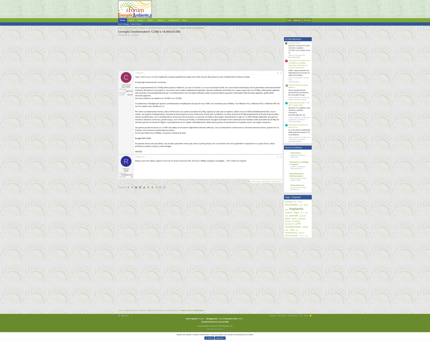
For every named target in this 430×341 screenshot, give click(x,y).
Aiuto (300, 316)
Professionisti (174, 20)
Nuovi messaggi (123, 24)
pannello (302, 216)
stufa (292, 229)
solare (305, 226)
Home (306, 316)
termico (301, 233)
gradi (306, 205)
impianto (296, 208)
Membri (160, 20)
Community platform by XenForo (215, 326)
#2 (281, 157)
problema (296, 221)
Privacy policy (292, 316)
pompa (302, 218)
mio (306, 212)
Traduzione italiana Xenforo (215, 329)
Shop (184, 20)
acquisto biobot (294, 43)
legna (296, 212)
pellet (287, 218)
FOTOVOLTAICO (293, 82)
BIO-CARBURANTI (294, 57)
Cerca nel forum (136, 24)
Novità (140, 20)
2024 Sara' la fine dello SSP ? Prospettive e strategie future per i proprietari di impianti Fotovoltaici (299, 64)
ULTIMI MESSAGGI (293, 39)
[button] (144, 20)
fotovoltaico (291, 204)
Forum (122, 20)
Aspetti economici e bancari (297, 100)
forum (300, 202)
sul (297, 230)
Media (150, 20)
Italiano (126, 316)
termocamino (291, 235)
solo (286, 230)
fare (295, 202)
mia (301, 212)
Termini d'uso (281, 316)
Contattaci (272, 316)
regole (301, 236)
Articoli (131, 20)
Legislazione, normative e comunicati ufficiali (296, 121)
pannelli (293, 215)
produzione (289, 224)
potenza (288, 221)
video (306, 236)
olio (286, 216)
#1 (281, 73)
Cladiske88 (123, 35)
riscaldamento (293, 226)
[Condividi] (277, 73)
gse (286, 209)
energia (288, 201)
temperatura (291, 232)
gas (301, 205)
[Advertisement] (185, 52)
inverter (288, 212)
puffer (298, 223)
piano (294, 218)
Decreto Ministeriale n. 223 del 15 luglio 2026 (298, 104)
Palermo (130, 95)
